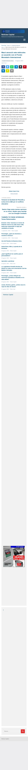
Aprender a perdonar (7, 261)
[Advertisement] (14, 14)
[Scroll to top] (25, 767)
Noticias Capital (7, 35)
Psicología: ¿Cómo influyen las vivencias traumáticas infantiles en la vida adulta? (12, 277)
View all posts (14, 193)
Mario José (12, 263)
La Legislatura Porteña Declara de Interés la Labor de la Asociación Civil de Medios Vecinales (13, 268)
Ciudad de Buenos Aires (7, 60)
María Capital (15, 230)
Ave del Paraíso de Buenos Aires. (11, 241)
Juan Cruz (3, 63)
